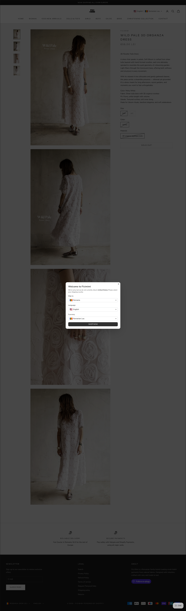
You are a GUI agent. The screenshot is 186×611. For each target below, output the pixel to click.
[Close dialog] (118, 284)
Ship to (70, 296)
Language (72, 305)
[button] (93, 300)
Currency (71, 314)
